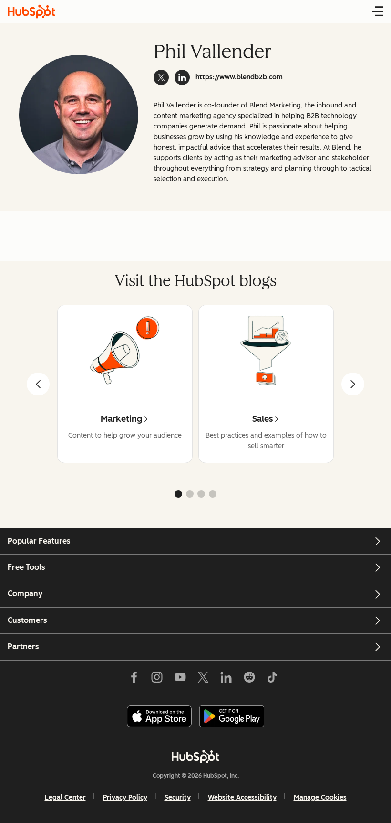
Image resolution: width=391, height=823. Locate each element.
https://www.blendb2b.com (239, 77)
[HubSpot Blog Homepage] (31, 11)
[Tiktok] (272, 679)
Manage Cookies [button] (320, 797)
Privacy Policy (125, 797)
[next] (352, 384)
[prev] (38, 384)
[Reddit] (249, 679)
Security (178, 797)
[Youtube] (179, 679)
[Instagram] (156, 679)
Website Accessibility (242, 797)
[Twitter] (203, 679)
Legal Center (65, 797)
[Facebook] (134, 679)
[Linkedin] (226, 679)
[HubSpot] (195, 756)
